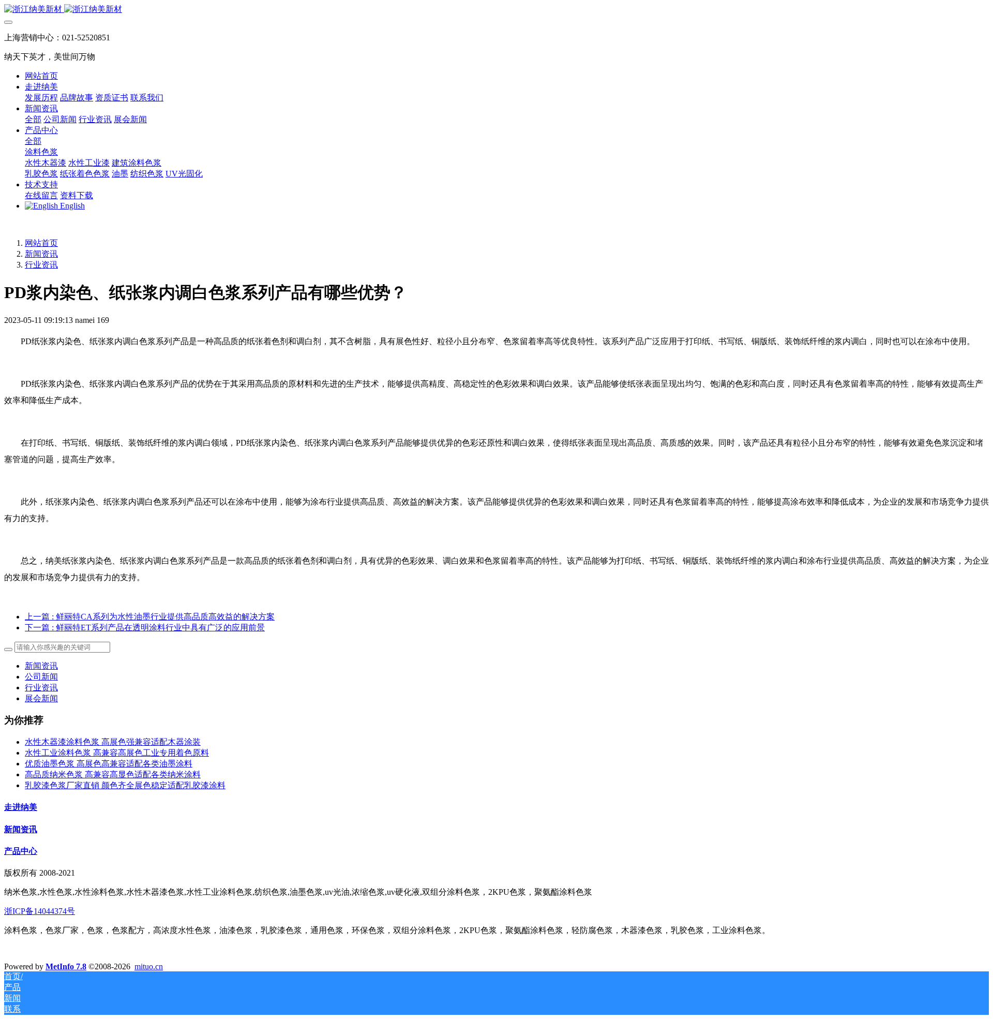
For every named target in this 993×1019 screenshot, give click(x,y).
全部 (33, 119)
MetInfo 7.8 (66, 966)
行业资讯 (41, 264)
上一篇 (150, 616)
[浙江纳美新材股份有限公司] (496, 9)
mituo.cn (148, 966)
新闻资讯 (41, 253)
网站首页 (41, 75)
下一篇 (145, 627)
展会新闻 (41, 698)
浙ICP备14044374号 (39, 911)
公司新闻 (41, 676)
